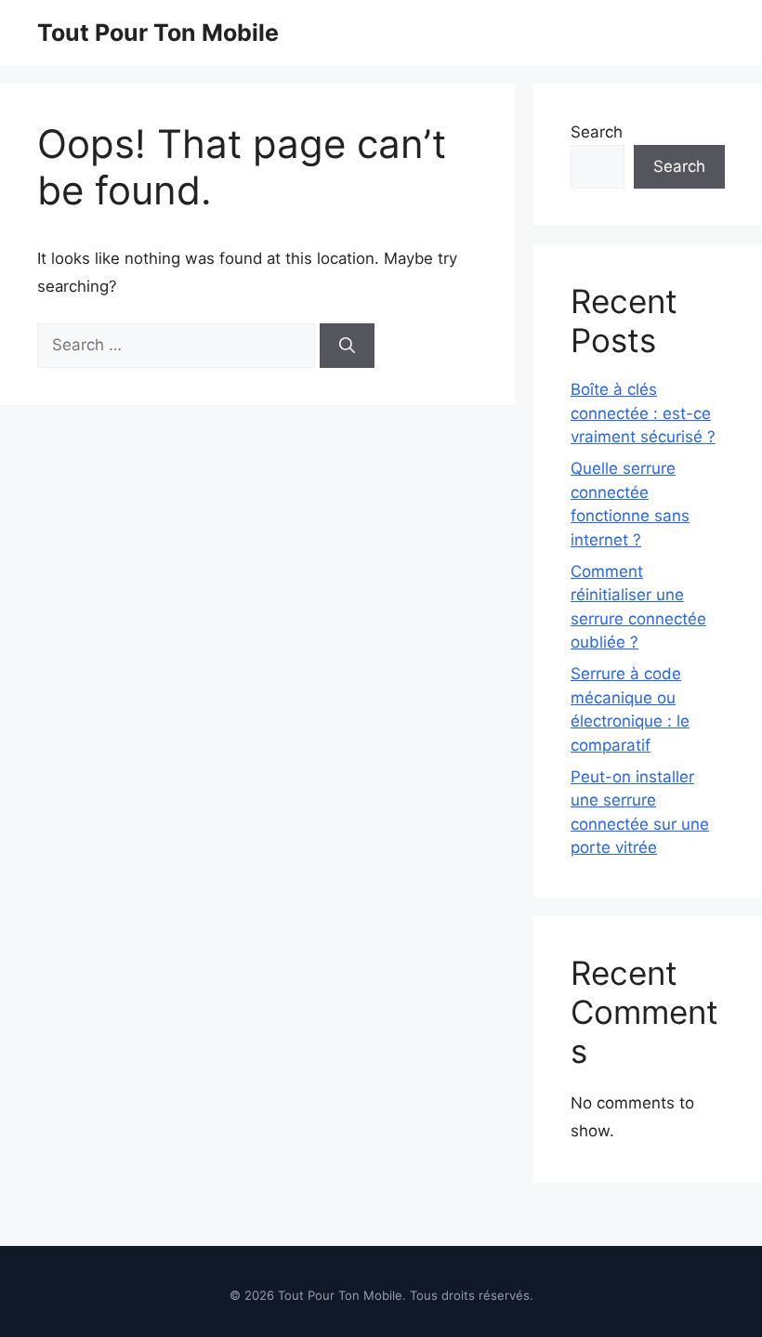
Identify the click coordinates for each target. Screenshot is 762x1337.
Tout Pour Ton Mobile (158, 32)
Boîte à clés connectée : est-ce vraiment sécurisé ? (643, 413)
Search (597, 132)
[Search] (347, 345)
